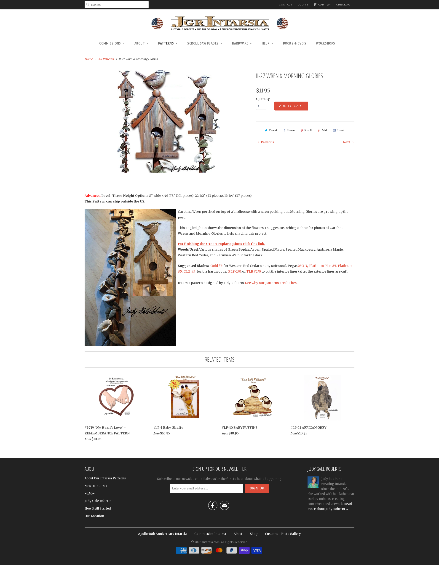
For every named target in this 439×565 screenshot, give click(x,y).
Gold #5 (216, 266)
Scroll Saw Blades (203, 43)
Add (324, 130)
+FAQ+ (90, 493)
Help (266, 43)
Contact (286, 4)
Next (347, 142)
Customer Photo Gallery (283, 534)
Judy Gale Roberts (98, 501)
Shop (253, 534)
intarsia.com (211, 542)
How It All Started (98, 508)
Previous (267, 142)
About (139, 43)
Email (340, 130)
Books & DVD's (294, 43)
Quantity (263, 99)
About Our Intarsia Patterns (105, 478)
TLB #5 (189, 271)
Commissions (110, 43)
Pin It (308, 130)
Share (291, 130)
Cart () (324, 4)
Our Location (94, 516)
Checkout (344, 4)
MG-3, (303, 266)
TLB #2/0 (253, 271)
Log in (303, 4)
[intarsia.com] (219, 24)
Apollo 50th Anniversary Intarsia (162, 534)
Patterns (166, 43)
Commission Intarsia (210, 534)
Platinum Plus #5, (323, 266)
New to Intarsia (96, 486)
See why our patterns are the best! (272, 283)
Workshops (325, 43)
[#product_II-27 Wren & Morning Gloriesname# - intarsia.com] (168, 121)
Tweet (273, 130)
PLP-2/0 (234, 271)
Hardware (240, 43)
